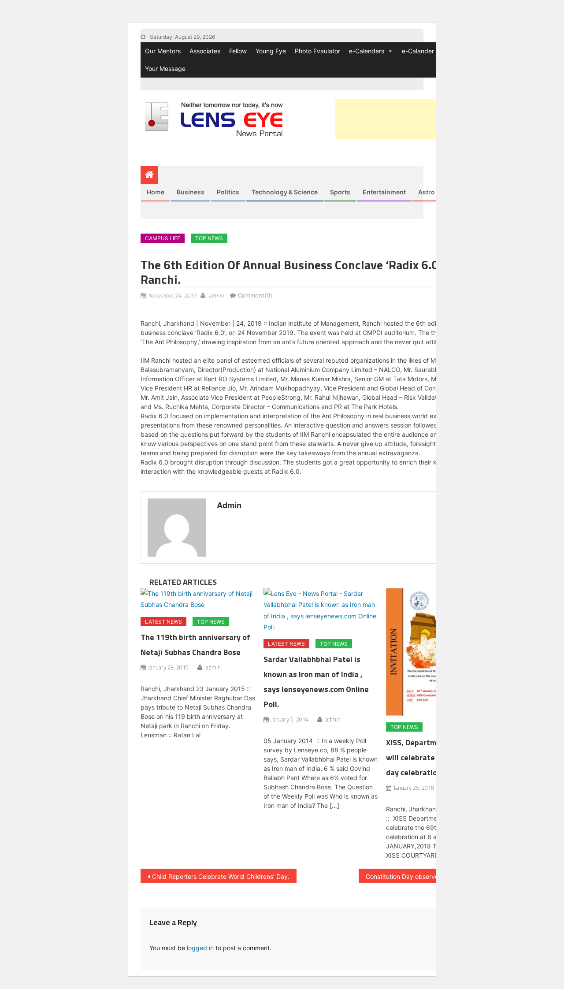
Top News (209, 238)
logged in (200, 948)
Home (155, 192)
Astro (426, 192)
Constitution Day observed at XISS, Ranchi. (428, 876)
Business (190, 192)
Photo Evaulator (317, 51)
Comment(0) (255, 295)
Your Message (165, 68)
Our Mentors (163, 51)
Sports (340, 192)
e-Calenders (366, 51)
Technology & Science (285, 192)
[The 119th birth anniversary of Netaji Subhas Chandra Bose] (198, 599)
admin (216, 295)
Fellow (238, 51)
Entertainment (384, 192)
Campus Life (162, 238)
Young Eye (271, 51)
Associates (204, 51)
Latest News (163, 621)
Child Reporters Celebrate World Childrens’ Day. (220, 876)
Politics (228, 192)
